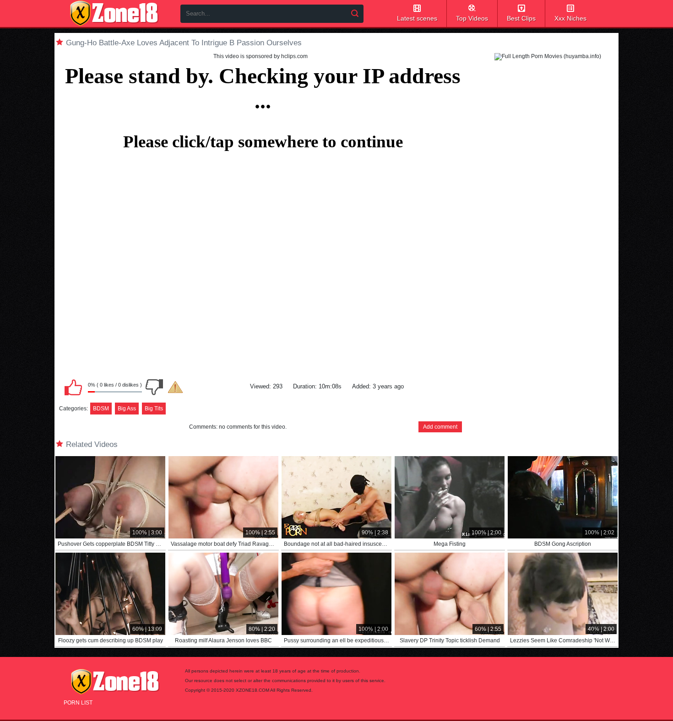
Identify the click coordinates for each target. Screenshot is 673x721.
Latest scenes (417, 18)
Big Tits (154, 408)
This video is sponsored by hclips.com (260, 56)
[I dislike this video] (154, 387)
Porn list (78, 702)
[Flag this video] (175, 387)
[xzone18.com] (114, 13)
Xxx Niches (570, 18)
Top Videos (472, 18)
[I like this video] (73, 387)
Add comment (440, 427)
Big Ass (127, 408)
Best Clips (521, 18)
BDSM (101, 408)
